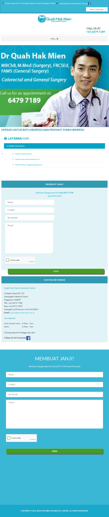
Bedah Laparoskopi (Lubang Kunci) (27, 159)
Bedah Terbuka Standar (23, 154)
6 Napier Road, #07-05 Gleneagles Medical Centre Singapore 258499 (30, 3)
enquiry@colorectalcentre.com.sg (73, 3)
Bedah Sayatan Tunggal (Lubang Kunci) (28, 165)
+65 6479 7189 (95, 31)
